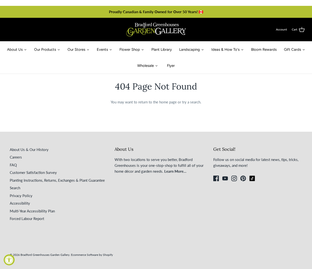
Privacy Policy (21, 195)
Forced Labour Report (27, 218)
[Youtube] (225, 178)
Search (15, 188)
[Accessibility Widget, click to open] (9, 259)
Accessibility (20, 203)
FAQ (13, 165)
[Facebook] (216, 178)
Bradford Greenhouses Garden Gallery (44, 255)
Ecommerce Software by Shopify (92, 255)
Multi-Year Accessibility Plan (32, 211)
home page (168, 102)
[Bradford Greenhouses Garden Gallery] (156, 29)
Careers (16, 157)
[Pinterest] (243, 178)
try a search (191, 102)
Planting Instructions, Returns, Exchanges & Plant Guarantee (57, 180)
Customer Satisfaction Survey (33, 172)
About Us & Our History (29, 149)
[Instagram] (234, 178)
